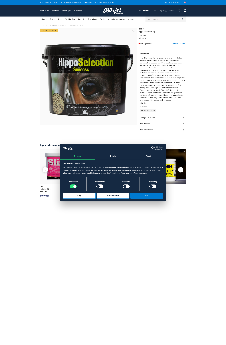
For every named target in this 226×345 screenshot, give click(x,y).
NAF (41, 187)
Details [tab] (113, 156)
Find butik (55, 11)
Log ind (171, 10)
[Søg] (183, 19)
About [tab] (148, 156)
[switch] (99, 186)
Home (42, 25)
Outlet (102, 19)
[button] (153, 11)
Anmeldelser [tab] (145, 124)
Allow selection (113, 196)
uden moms (168, 2)
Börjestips (78, 11)
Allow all (146, 196)
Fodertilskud (78, 25)
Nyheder (43, 19)
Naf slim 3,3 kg (45, 189)
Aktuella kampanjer (116, 19)
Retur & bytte (66, 11)
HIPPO (141, 29)
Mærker (131, 19)
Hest (60, 19)
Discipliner (92, 19)
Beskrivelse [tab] (144, 54)
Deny (79, 196)
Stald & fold (70, 19)
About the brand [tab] (146, 130)
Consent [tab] (77, 156)
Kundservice (44, 11)
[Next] (180, 169)
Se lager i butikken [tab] (147, 118)
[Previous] (45, 169)
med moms (177, 2)
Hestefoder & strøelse (64, 25)
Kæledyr (81, 19)
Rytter (52, 19)
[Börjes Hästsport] (113, 11)
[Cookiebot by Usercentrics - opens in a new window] (153, 148)
